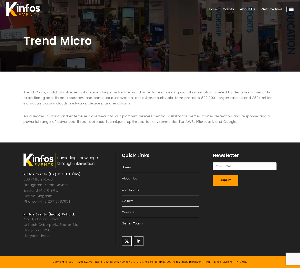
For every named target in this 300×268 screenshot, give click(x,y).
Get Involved (271, 9)
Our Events (131, 189)
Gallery (127, 201)
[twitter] (126, 241)
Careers (128, 212)
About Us (247, 9)
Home (212, 9)
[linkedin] (138, 241)
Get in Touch (132, 223)
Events (228, 9)
